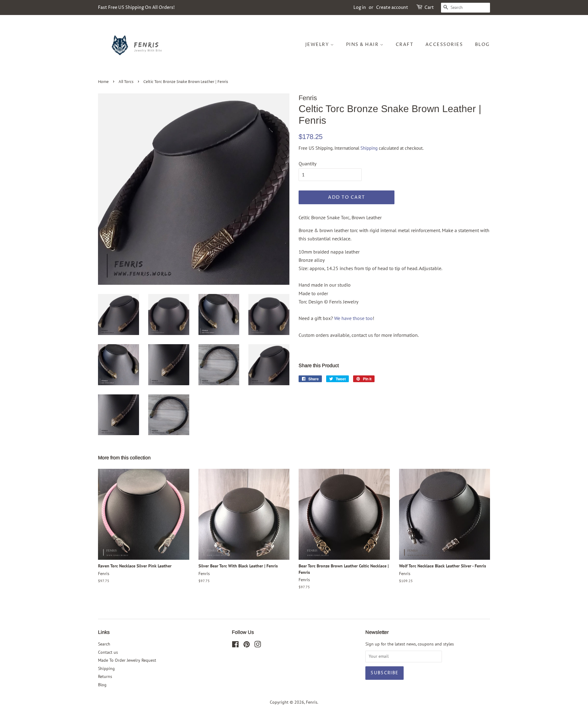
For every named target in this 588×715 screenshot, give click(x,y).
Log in (359, 7)
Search (104, 644)
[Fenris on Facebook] (235, 645)
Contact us (108, 652)
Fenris (311, 702)
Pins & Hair (363, 44)
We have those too (353, 318)
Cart (429, 7)
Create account (392, 7)
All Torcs (126, 82)
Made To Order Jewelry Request (127, 660)
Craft (404, 44)
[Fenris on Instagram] (257, 645)
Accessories (444, 44)
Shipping (369, 148)
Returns (105, 676)
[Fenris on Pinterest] (246, 645)
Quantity (307, 163)
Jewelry (317, 44)
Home (103, 82)
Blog (482, 44)
